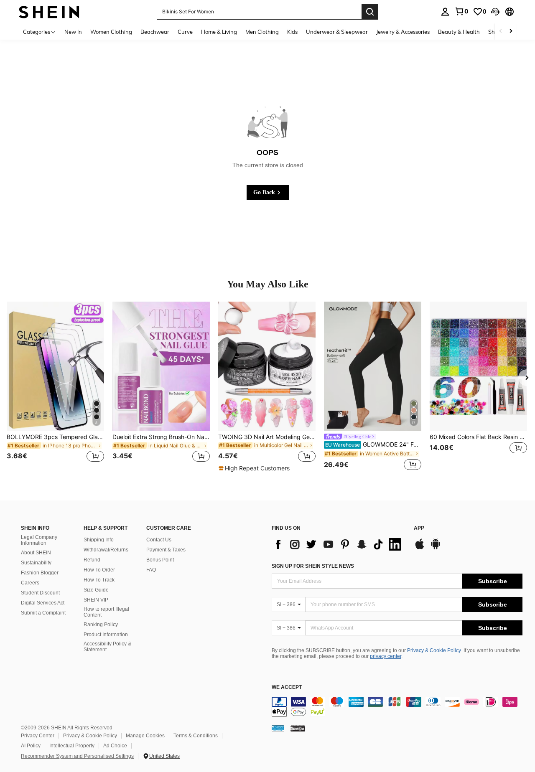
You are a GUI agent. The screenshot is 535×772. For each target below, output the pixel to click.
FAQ (151, 570)
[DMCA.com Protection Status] (297, 728)
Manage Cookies (145, 736)
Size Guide (96, 590)
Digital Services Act (42, 603)
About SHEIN (36, 553)
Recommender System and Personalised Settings (77, 756)
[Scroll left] (501, 31)
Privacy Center (37, 736)
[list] (338, 544)
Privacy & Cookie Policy (434, 650)
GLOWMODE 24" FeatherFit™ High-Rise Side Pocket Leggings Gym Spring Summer (373, 444)
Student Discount (40, 593)
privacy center (385, 656)
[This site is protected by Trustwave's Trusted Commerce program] (278, 728)
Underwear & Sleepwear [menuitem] (337, 31)
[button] (495, 12)
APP (419, 528)
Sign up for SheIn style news (313, 566)
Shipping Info (99, 540)
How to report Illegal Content (106, 612)
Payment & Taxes (166, 550)
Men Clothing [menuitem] (262, 31)
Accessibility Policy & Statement (107, 647)
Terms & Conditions (195, 736)
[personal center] (445, 12)
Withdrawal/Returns (106, 550)
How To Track (99, 580)
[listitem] (55, 387)
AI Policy (31, 746)
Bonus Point (160, 560)
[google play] (435, 548)
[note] (255, 468)
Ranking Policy (101, 624)
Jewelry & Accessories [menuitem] (403, 31)
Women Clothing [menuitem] (111, 31)
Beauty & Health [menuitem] (459, 31)
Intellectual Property (71, 746)
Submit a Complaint (43, 613)
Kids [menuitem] (292, 31)
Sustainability (36, 563)
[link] (461, 11)
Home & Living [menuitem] (219, 31)
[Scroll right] (511, 31)
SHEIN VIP (96, 600)
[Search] (370, 12)
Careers (30, 583)
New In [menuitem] (73, 31)
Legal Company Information (39, 540)
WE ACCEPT (287, 687)
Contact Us (158, 540)
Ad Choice (115, 746)
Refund (92, 560)
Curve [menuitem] (185, 31)
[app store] (419, 548)
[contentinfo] (397, 707)
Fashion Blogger (40, 573)
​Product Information (106, 634)
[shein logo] (49, 11)
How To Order (99, 570)
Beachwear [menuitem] (154, 31)
